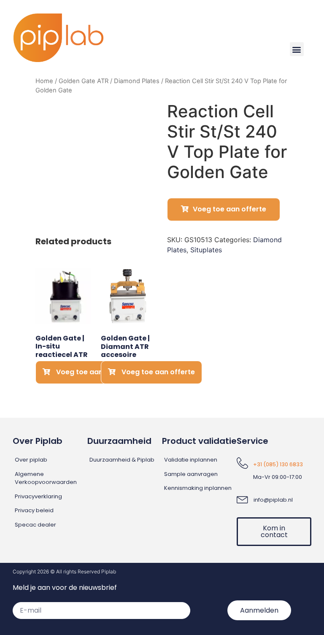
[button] (297, 49)
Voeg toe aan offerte (229, 209)
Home (44, 81)
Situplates (206, 250)
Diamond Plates (136, 81)
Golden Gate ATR (83, 81)
